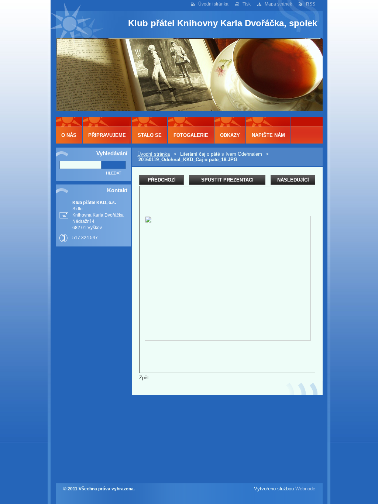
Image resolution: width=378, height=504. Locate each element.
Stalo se (150, 135)
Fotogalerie (190, 135)
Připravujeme (107, 135)
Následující (293, 180)
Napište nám (268, 135)
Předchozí (162, 180)
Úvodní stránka (153, 154)
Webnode (305, 488)
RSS (310, 4)
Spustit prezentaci (227, 180)
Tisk (247, 4)
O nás (68, 135)
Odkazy (230, 135)
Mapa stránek (278, 4)
